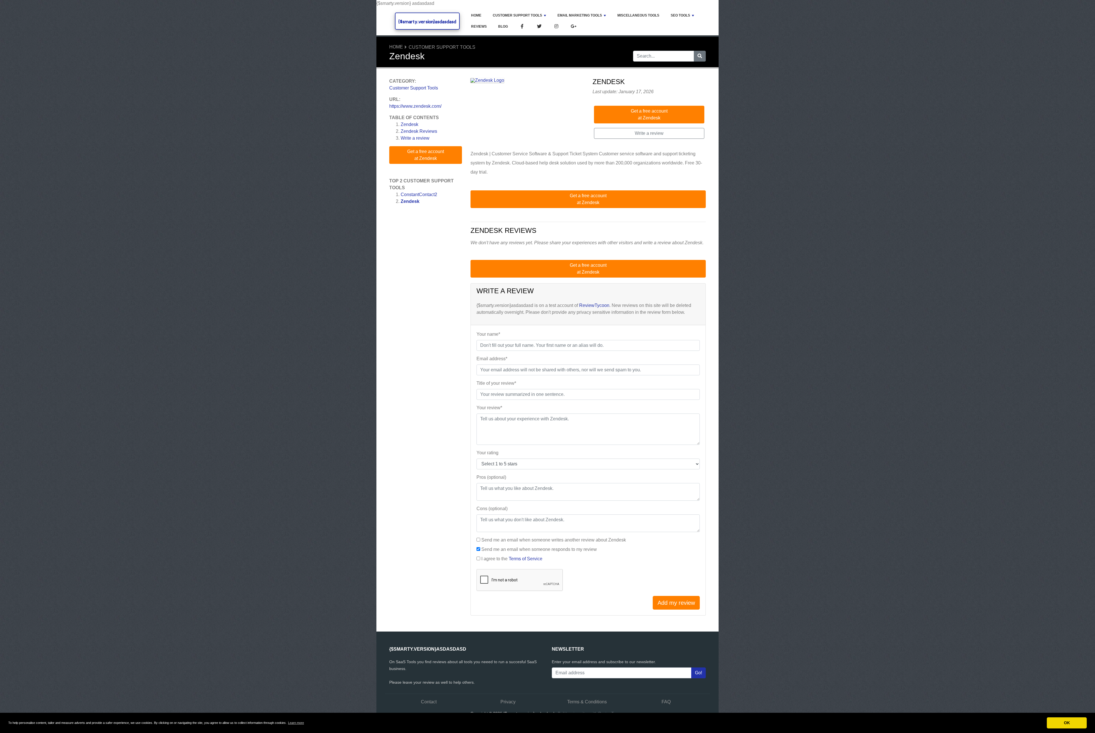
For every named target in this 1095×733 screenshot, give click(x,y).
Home (476, 15)
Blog (503, 26)
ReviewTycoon (594, 305)
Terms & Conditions (587, 701)
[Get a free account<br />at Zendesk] (487, 81)
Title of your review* (496, 383)
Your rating (487, 452)
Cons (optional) (492, 508)
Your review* (489, 407)
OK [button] (1067, 722)
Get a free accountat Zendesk (425, 155)
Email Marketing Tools (579, 15)
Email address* (491, 358)
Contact (429, 701)
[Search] (700, 56)
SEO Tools (680, 15)
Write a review (415, 138)
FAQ (666, 701)
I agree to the (511, 558)
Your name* (488, 334)
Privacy (508, 701)
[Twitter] (539, 26)
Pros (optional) (491, 477)
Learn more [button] (296, 722)
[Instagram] (556, 26)
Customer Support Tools (517, 15)
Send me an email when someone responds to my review (539, 549)
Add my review (676, 603)
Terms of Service (525, 558)
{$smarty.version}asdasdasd (427, 22)
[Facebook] (522, 26)
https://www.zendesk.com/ (415, 106)
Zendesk (409, 124)
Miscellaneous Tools (638, 15)
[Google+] (573, 26)
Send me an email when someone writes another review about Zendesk (553, 539)
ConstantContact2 (419, 194)
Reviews (479, 26)
